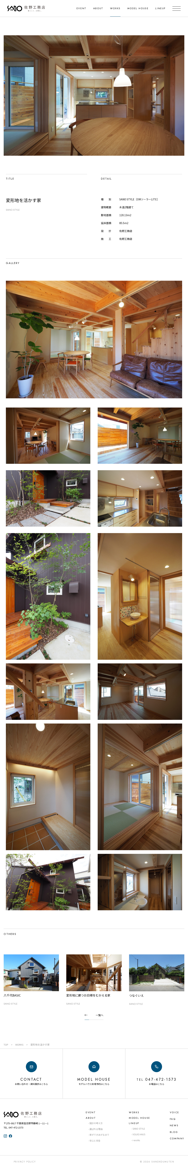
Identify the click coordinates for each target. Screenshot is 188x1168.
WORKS (115, 8)
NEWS (174, 1125)
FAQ (173, 1119)
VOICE (174, 1112)
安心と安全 (94, 1140)
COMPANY (177, 1138)
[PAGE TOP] (182, 1162)
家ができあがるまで (99, 1134)
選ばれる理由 (96, 1129)
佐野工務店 (29, 1114)
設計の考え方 (96, 1123)
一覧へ (99, 1015)
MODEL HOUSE (138, 8)
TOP (6, 1044)
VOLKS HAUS (139, 1134)
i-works (136, 1140)
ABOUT (98, 8)
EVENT (81, 8)
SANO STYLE (13, 210)
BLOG (174, 1132)
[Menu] (176, 8)
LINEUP (160, 8)
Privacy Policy (25, 1161)
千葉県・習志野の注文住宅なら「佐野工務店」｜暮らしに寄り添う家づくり (26, 8)
